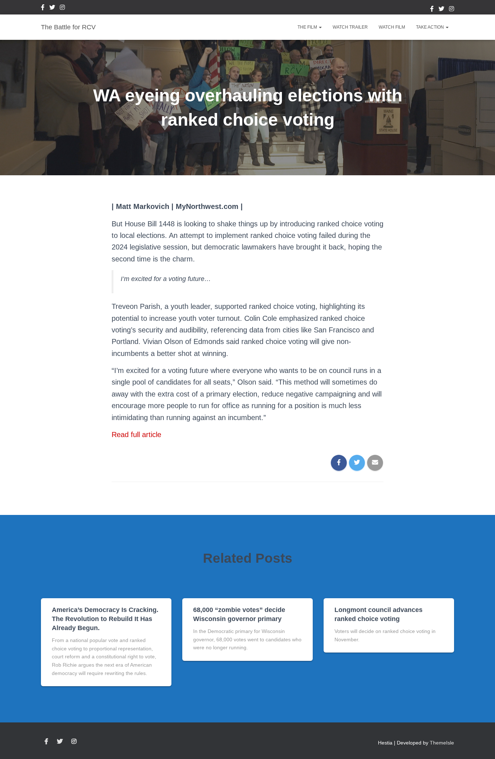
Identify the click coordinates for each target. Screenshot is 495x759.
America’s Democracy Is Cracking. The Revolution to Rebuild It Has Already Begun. (105, 619)
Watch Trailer (350, 27)
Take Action (430, 27)
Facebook (43, 8)
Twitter (52, 8)
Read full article (136, 435)
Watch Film (392, 27)
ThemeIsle (442, 743)
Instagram (62, 8)
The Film (308, 27)
